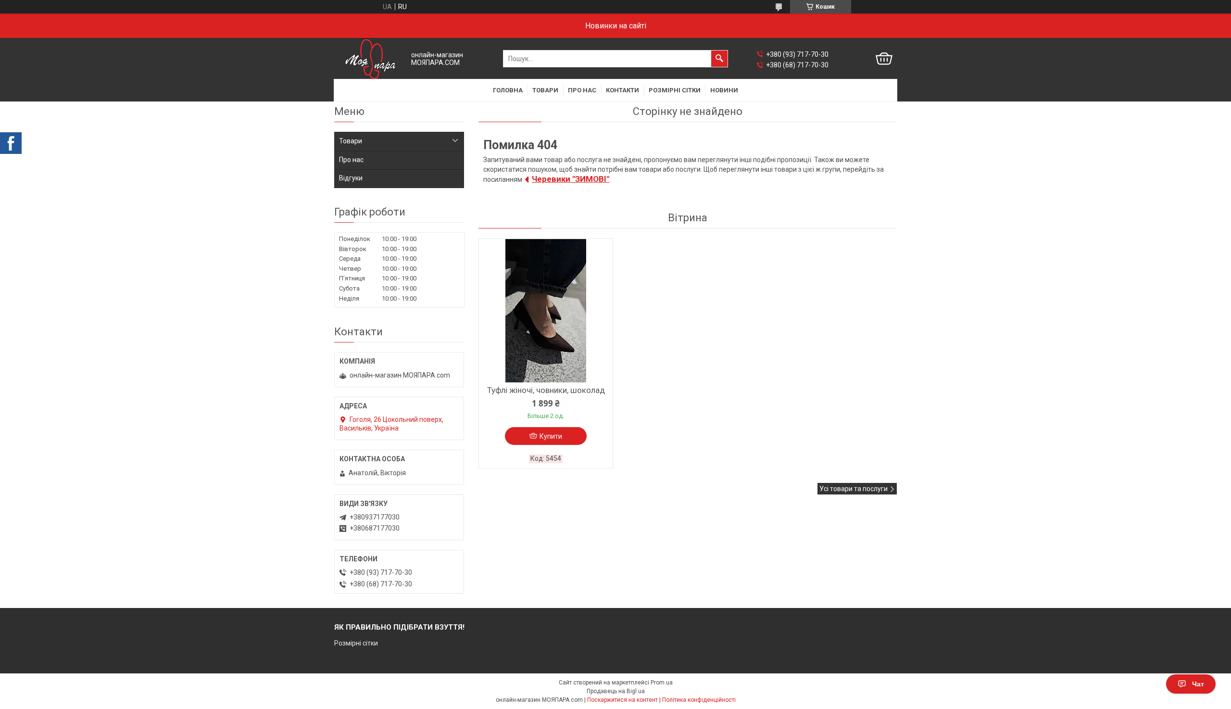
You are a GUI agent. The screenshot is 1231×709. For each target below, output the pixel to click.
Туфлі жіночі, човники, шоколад (546, 390)
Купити (551, 436)
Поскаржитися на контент (622, 699)
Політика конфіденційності (699, 699)
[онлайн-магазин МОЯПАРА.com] (370, 58)
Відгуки (351, 178)
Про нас (582, 90)
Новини (724, 90)
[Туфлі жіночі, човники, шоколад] (546, 311)
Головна (508, 90)
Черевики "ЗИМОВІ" (570, 179)
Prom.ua (662, 682)
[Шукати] (719, 59)
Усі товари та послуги (853, 489)
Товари (545, 90)
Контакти (622, 90)
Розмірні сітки (675, 90)
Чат (1198, 684)
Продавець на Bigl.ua (616, 691)
